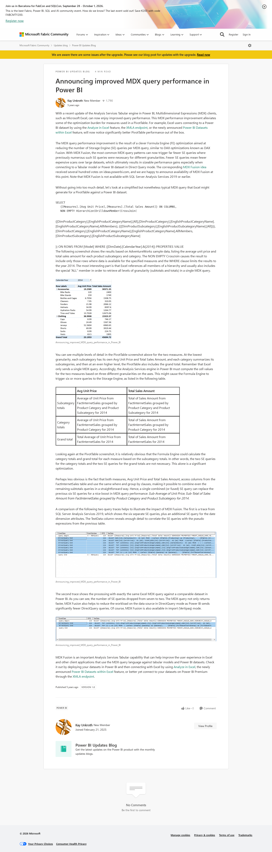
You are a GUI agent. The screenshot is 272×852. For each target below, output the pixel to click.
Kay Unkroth (75, 100)
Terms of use (226, 835)
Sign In (246, 34)
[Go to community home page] (44, 34)
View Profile (205, 726)
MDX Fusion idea (194, 167)
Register (233, 34)
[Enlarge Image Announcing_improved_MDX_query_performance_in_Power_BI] (136, 309)
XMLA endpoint (137, 127)
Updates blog (61, 45)
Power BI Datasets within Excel (92, 671)
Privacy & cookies (204, 835)
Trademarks (245, 835)
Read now (203, 55)
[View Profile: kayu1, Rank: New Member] (61, 103)
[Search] (222, 34)
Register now (15, 21)
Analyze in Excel (98, 127)
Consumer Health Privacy (71, 843)
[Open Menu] (249, 45)
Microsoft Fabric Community (34, 45)
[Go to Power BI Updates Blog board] (63, 749)
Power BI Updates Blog (84, 45)
